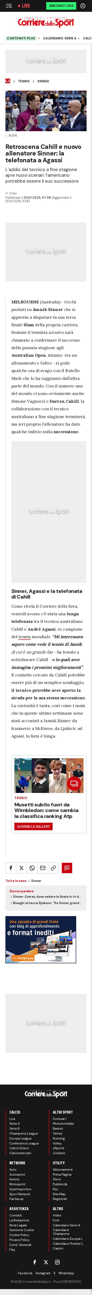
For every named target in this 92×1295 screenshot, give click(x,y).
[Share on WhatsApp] (32, 868)
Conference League (24, 1143)
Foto (56, 1220)
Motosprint (17, 1184)
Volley (57, 1143)
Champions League (23, 1134)
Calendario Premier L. (68, 1244)
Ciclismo (59, 1153)
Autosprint (17, 1175)
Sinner (43, 81)
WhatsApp (66, 1273)
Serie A (14, 1124)
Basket (58, 1129)
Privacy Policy (19, 1240)
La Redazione (19, 1220)
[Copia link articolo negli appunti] (53, 868)
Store (57, 1179)
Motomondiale (63, 1124)
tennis (24, 636)
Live (26, 5)
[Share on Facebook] (11, 868)
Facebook (25, 1273)
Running (59, 1138)
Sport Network (19, 1194)
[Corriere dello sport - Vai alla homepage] (46, 22)
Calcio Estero (19, 1148)
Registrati (60, 1199)
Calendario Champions (61, 1232)
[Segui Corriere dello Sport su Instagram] (57, 1262)
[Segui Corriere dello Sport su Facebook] (35, 1262)
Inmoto (14, 1179)
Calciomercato (20, 1153)
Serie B (14, 1129)
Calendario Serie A (59, 38)
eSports (58, 1148)
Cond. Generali (20, 1245)
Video (57, 1215)
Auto (13, 1170)
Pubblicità (60, 1184)
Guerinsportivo (20, 1189)
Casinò (58, 1248)
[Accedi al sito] (83, 6)
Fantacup (16, 1199)
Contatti (15, 1215)
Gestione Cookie (21, 1230)
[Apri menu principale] (8, 6)
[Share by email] (43, 868)
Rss (55, 1189)
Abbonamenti (63, 1170)
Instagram (43, 1273)
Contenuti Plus (21, 38)
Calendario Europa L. (68, 1239)
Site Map (59, 1194)
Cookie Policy (19, 1235)
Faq (12, 1250)
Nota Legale (18, 1225)
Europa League (20, 1138)
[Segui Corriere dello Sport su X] (46, 1262)
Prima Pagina (62, 1175)
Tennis (24, 81)
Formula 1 (59, 1119)
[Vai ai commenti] (67, 868)
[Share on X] (21, 868)
